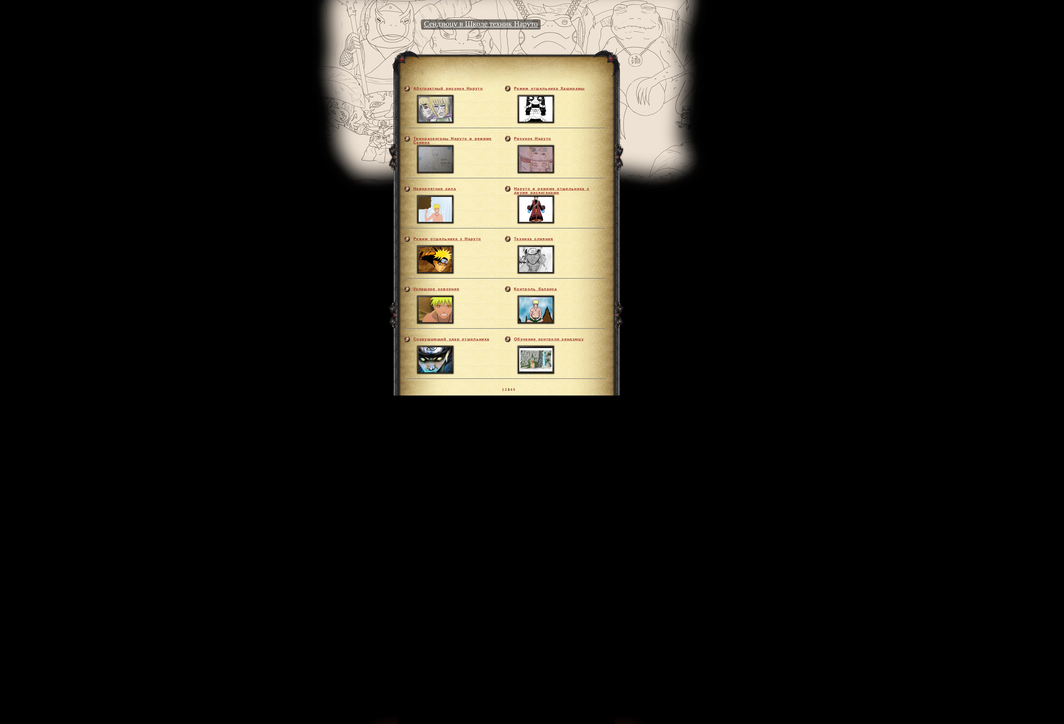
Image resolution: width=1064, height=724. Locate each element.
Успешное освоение (436, 289)
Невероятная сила (434, 188)
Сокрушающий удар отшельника (451, 339)
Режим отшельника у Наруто (447, 239)
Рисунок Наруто (532, 138)
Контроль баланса (535, 289)
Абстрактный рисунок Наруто (448, 88)
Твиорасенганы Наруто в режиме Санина (452, 140)
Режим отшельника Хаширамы (549, 88)
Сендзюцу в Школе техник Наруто (481, 23)
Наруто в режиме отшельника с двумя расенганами (551, 190)
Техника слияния (533, 239)
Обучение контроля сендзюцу (549, 339)
